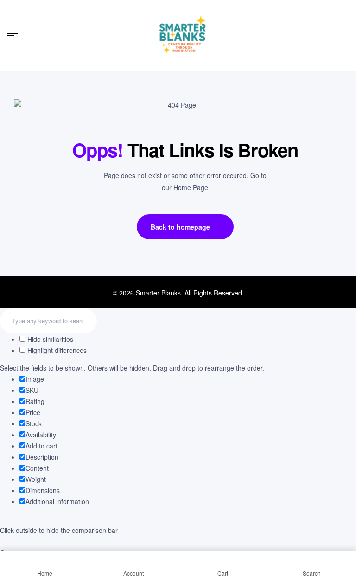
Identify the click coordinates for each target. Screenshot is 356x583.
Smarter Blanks (158, 292)
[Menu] (16, 35)
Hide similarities (49, 339)
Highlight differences (56, 350)
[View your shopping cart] (344, 35)
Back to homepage (180, 226)
